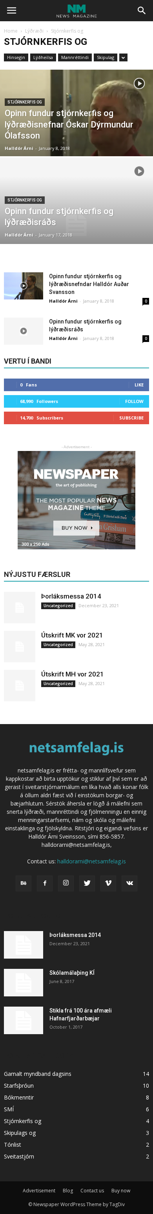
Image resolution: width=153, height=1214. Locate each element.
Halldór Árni (19, 148)
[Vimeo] (108, 883)
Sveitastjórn (19, 1156)
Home (11, 31)
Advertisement (39, 1190)
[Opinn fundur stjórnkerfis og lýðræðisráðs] (76, 223)
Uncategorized (58, 605)
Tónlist (12, 1144)
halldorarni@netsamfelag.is (91, 861)
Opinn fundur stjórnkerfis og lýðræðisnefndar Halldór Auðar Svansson (89, 284)
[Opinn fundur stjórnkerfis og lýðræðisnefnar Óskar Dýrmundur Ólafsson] (76, 136)
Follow (134, 401)
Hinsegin (16, 57)
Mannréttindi (75, 57)
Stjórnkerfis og (24, 102)
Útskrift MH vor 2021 (72, 674)
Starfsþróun (19, 1085)
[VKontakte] (129, 883)
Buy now (120, 1190)
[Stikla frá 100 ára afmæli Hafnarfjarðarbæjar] (23, 1020)
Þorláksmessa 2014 (71, 596)
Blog (68, 1190)
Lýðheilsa (43, 57)
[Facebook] (45, 883)
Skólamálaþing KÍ (72, 973)
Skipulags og (20, 1132)
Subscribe (131, 418)
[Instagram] (66, 883)
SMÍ (9, 1109)
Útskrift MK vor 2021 (72, 635)
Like (139, 385)
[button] (142, 10)
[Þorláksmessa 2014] (19, 607)
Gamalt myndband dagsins (37, 1073)
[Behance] (23, 883)
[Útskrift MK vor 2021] (19, 646)
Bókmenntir (19, 1097)
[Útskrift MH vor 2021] (19, 685)
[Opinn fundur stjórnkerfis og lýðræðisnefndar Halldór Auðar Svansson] (23, 285)
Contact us (92, 1190)
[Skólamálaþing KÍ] (23, 982)
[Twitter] (87, 883)
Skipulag (105, 57)
